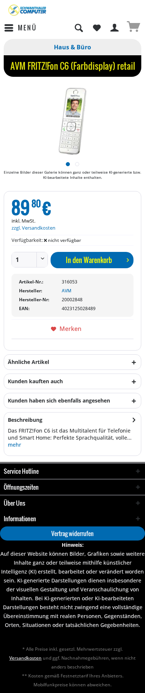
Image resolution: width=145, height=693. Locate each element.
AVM (66, 291)
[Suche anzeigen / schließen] (78, 27)
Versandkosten (25, 658)
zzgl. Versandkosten (33, 227)
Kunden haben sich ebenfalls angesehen (59, 400)
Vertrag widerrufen (72, 533)
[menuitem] (20, 27)
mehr (14, 444)
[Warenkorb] (133, 27)
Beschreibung (25, 419)
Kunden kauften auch (35, 381)
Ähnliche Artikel (28, 361)
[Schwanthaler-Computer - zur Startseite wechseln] (27, 10)
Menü (27, 27)
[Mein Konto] (114, 27)
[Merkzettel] (96, 27)
